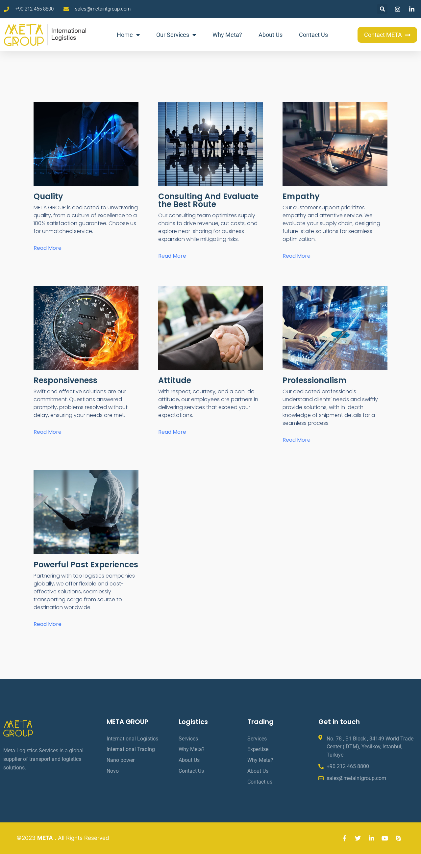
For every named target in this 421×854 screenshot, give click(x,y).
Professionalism (314, 380)
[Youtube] (385, 838)
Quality (48, 196)
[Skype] (398, 838)
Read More (48, 248)
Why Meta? (227, 34)
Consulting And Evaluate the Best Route (208, 200)
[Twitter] (358, 838)
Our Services (172, 34)
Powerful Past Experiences (86, 564)
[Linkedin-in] (371, 838)
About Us (271, 34)
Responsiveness (65, 380)
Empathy (301, 196)
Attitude (174, 380)
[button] (382, 9)
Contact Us (313, 34)
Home (125, 34)
